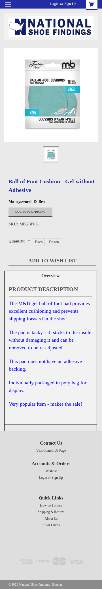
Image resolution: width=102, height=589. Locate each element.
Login (54, 4)
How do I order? (51, 505)
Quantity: (19, 241)
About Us (51, 518)
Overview (50, 275)
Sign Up (70, 4)
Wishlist (51, 471)
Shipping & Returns (51, 512)
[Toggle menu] (8, 8)
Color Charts (51, 525)
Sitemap (57, 584)
